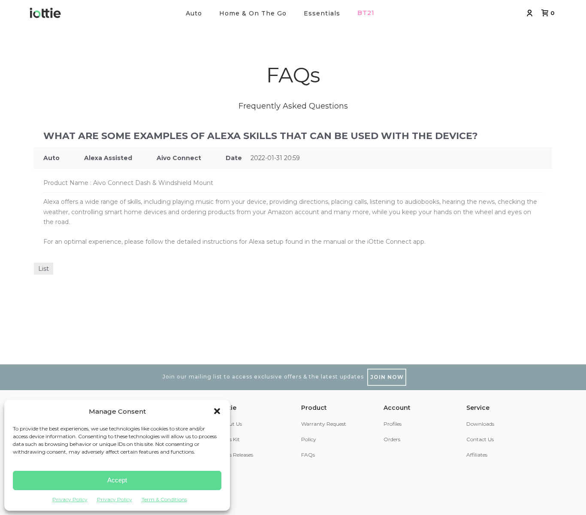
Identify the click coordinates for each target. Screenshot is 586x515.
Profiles (393, 424)
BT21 (366, 13)
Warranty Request (323, 424)
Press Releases (236, 454)
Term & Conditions (164, 499)
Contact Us (480, 439)
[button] (217, 411)
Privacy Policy (70, 499)
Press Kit (229, 439)
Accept (117, 480)
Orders (392, 439)
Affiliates (476, 454)
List (43, 269)
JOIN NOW (387, 377)
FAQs (308, 454)
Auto (194, 13)
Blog (224, 470)
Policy (308, 439)
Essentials (322, 13)
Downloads (480, 424)
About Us (230, 424)
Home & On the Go (253, 13)
